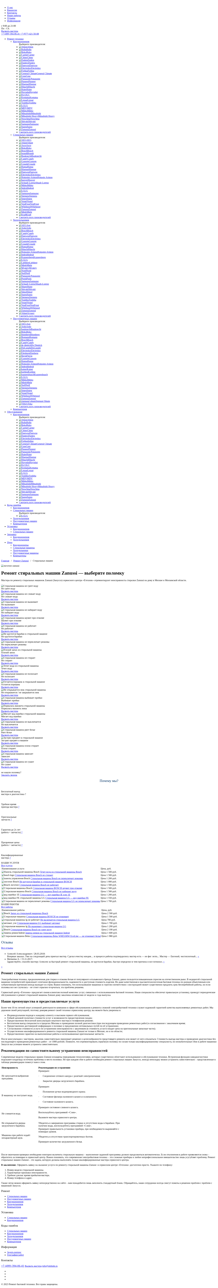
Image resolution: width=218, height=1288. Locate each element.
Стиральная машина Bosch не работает (39, 885)
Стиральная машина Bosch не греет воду (31, 929)
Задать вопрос (14, 1252)
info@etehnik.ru (50, 1266)
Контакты (12, 13)
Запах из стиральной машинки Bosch (29, 913)
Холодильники (20, 550)
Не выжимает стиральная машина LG (47, 926)
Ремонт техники (15, 39)
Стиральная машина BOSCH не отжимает (47, 916)
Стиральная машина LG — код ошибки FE (67, 898)
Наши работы (14, 15)
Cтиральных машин (23, 531)
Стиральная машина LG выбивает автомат (38, 923)
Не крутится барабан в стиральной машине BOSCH (45, 881)
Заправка (11, 534)
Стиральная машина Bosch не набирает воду (54, 891)
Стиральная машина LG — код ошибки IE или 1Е (45, 894)
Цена (9, 542)
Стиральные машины (24, 547)
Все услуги (6, 865)
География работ (15, 1255)
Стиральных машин (23, 135)
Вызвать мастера (9, 31)
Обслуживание (14, 412)
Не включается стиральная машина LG (60, 920)
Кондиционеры (21, 545)
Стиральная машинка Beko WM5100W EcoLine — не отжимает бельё (66, 936)
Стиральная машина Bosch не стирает (34, 875)
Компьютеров (20, 409)
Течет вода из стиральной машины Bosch (61, 872)
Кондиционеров (21, 41)
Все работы (7, 907)
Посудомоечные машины (26, 553)
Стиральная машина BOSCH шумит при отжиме (57, 888)
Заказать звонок (9, 775)
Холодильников (21, 220)
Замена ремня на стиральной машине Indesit (47, 933)
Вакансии (12, 10)
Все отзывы (7, 948)
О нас (10, 7)
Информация (13, 21)
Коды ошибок (14, 505)
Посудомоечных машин (25, 318)
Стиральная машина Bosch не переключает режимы (57, 878)
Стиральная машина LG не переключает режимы (75, 901)
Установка (12, 526)
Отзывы (11, 18)
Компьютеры (19, 555)
